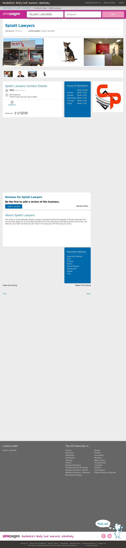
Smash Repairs (99, 470)
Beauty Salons (99, 460)
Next (121, 51)
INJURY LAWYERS (9, 450)
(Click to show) (20, 90)
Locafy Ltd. (81, 545)
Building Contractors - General (76, 470)
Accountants (99, 455)
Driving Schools (100, 462)
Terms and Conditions (38, 543)
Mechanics (98, 457)
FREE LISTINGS (109, 3)
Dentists (97, 450)
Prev (5, 294)
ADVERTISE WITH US (93, 3)
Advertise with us (89, 543)
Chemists (68, 460)
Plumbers (97, 453)
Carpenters (98, 465)
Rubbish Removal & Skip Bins (105, 472)
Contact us (102, 543)
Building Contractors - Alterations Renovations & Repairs (77, 474)
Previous (5, 51)
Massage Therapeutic (73, 465)
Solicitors (97, 467)
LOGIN (121, 3)
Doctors (68, 450)
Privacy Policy (53, 543)
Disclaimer (64, 543)
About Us (24, 543)
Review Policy (75, 543)
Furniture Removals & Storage (76, 467)
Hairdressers (70, 457)
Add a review (14, 206)
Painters (68, 462)
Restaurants (69, 455)
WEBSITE (12, 105)
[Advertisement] (77, 155)
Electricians (69, 453)
